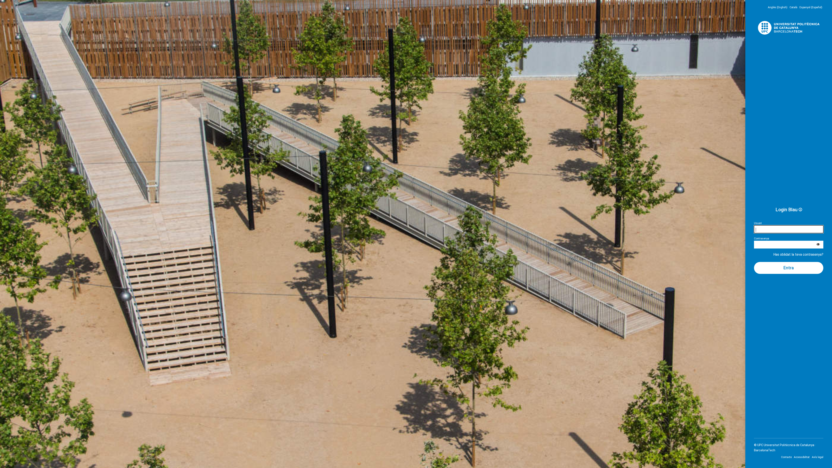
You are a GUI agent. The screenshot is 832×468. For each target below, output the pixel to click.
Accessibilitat (802, 457)
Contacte (786, 457)
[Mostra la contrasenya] (818, 245)
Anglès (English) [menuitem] (777, 7)
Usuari (758, 223)
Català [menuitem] (793, 7)
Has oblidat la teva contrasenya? (798, 254)
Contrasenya (761, 238)
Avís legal (817, 457)
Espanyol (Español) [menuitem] (811, 7)
